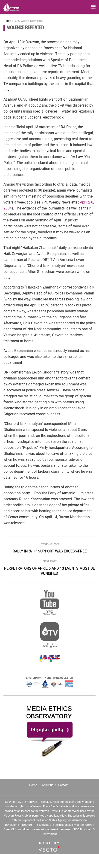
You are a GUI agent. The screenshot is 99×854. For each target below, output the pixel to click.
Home (7, 21)
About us (47, 785)
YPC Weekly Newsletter (29, 21)
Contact (63, 785)
